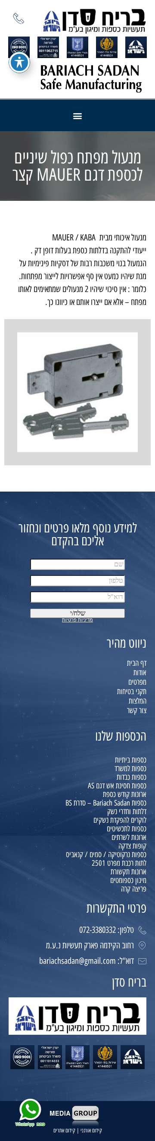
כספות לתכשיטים (126, 828)
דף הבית (136, 663)
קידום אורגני (91, 1130)
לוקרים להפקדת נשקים (119, 820)
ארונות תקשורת (128, 871)
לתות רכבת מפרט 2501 (119, 863)
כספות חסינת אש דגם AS (117, 785)
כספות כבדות (131, 777)
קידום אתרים (64, 1130)
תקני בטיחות (131, 691)
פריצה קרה (133, 889)
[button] (78, 115)
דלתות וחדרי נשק (126, 811)
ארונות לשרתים (129, 837)
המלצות (137, 701)
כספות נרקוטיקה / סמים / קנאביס (106, 854)
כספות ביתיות (130, 760)
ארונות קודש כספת (124, 794)
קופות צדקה (132, 846)
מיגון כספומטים (128, 880)
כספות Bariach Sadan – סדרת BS (105, 803)
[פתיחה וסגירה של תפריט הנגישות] (19, 62)
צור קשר (136, 710)
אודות (139, 672)
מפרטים (137, 682)
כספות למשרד (130, 768)
